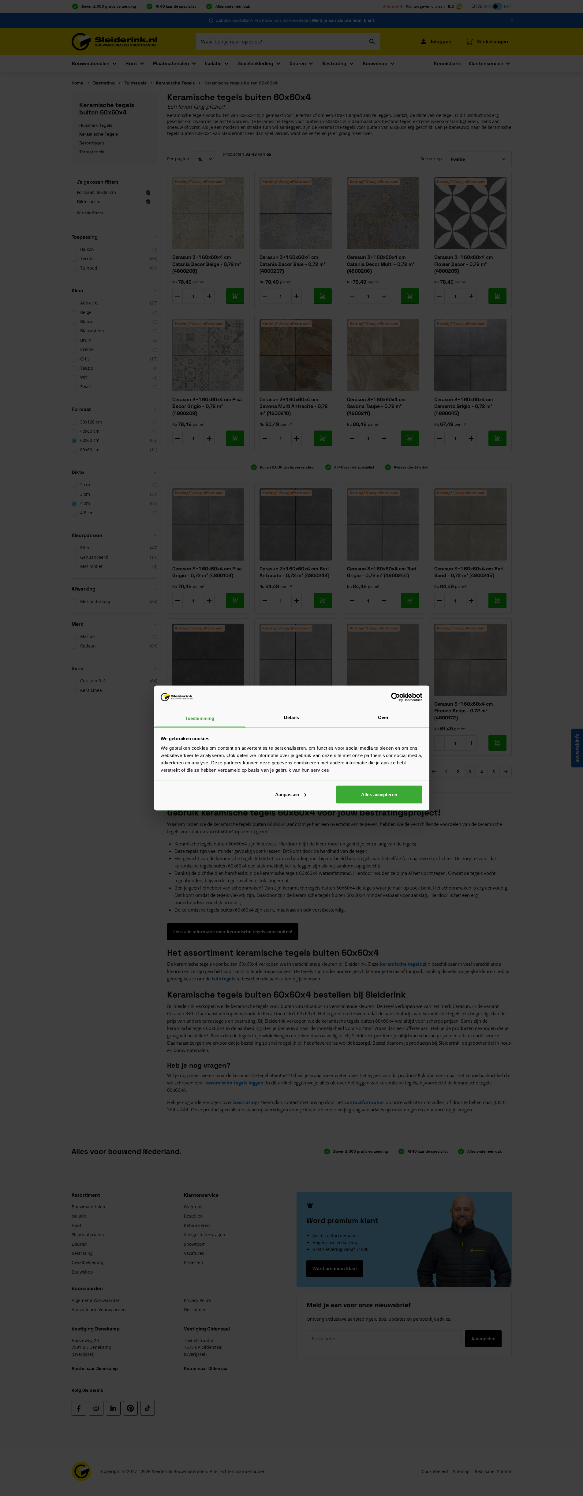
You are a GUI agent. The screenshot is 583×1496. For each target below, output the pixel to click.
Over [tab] (383, 717)
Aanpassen (287, 794)
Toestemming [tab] (199, 718)
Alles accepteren (379, 794)
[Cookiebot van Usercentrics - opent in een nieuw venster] (395, 697)
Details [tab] (291, 717)
